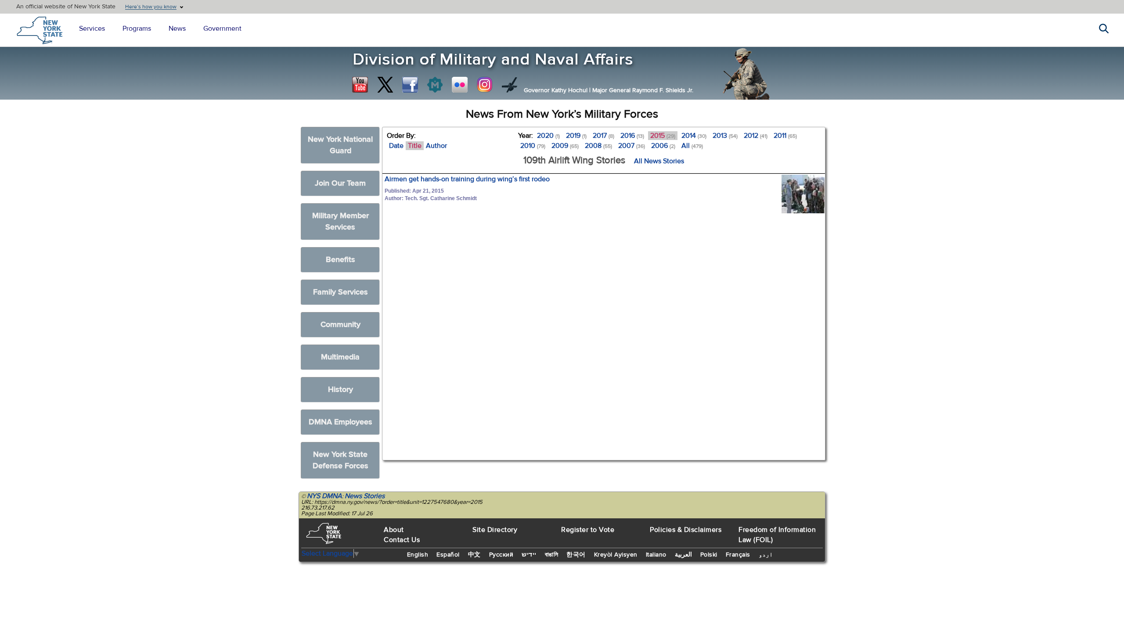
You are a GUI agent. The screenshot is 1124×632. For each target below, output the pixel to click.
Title (415, 145)
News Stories (365, 496)
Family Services (340, 292)
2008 (598, 145)
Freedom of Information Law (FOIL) (777, 534)
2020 (548, 135)
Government (222, 28)
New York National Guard (340, 145)
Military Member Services (340, 221)
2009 (565, 145)
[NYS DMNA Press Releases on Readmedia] (435, 85)
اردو (766, 555)
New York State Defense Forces (340, 460)
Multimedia (340, 357)
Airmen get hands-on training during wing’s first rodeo (467, 179)
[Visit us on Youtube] (360, 85)
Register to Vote (587, 529)
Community (340, 325)
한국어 (576, 555)
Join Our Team (340, 183)
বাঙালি (551, 555)
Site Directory (494, 529)
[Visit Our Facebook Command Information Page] (410, 85)
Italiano (656, 555)
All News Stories (659, 161)
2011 (785, 135)
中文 (474, 555)
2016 (632, 135)
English (418, 555)
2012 (755, 135)
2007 (631, 145)
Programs (136, 28)
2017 (603, 135)
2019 (576, 135)
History (340, 389)
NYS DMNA (324, 496)
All (692, 145)
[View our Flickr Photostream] (460, 85)
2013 (725, 135)
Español (448, 555)
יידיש (529, 555)
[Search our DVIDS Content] (510, 85)
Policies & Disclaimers (685, 529)
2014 (693, 135)
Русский (501, 555)
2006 (663, 145)
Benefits (340, 260)
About (394, 529)
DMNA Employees (340, 422)
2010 (532, 145)
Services (92, 28)
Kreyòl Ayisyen (616, 555)
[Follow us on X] (385, 85)
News (177, 28)
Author (436, 145)
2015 (662, 135)
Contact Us (402, 539)
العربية (683, 555)
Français (738, 555)
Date (396, 145)
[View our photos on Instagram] (485, 85)
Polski (708, 555)
